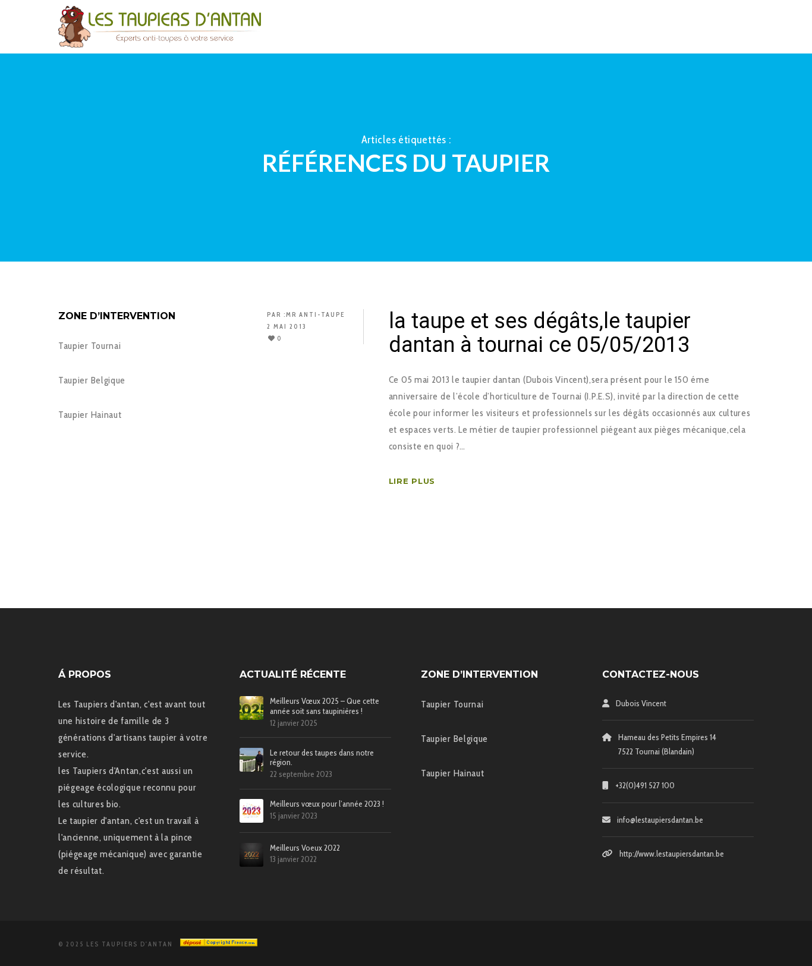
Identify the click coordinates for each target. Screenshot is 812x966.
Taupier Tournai (89, 345)
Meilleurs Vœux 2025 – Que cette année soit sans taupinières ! (324, 706)
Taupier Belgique (91, 380)
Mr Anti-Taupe (315, 314)
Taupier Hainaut (90, 414)
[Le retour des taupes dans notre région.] (251, 760)
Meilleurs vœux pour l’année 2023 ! (327, 804)
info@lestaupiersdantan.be (660, 819)
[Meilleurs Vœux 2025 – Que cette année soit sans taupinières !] (251, 708)
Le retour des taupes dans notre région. (322, 758)
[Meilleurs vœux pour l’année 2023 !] (251, 811)
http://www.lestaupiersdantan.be (671, 853)
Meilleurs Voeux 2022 (305, 848)
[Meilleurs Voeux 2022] (251, 855)
